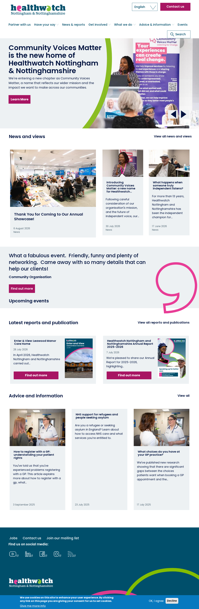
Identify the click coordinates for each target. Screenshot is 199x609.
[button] (144, 7)
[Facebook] (44, 553)
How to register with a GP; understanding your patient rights (34, 455)
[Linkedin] (30, 553)
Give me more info (33, 606)
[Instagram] (58, 553)
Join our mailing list (62, 538)
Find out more (22, 288)
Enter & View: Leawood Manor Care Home (35, 342)
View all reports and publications (164, 322)
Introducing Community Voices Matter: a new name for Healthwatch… (120, 186)
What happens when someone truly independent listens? (168, 185)
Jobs (13, 538)
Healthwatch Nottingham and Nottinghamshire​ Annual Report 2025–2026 (130, 344)
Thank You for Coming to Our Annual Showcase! (48, 216)
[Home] (38, 11)
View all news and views (173, 136)
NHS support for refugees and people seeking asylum (97, 415)
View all (184, 395)
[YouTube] (15, 553)
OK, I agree (156, 601)
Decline (172, 600)
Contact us (175, 6)
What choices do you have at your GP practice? (159, 453)
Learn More (19, 99)
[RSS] (71, 553)
